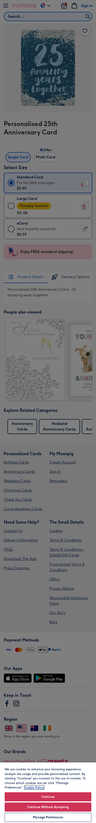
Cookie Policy (34, 787)
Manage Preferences (48, 817)
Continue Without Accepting (48, 807)
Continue (48, 797)
